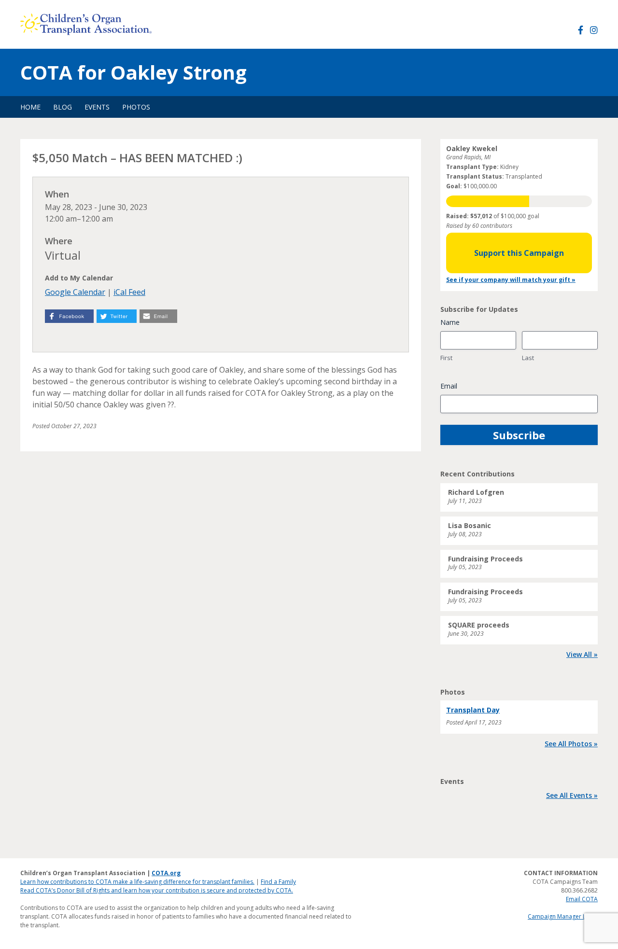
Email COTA (582, 899)
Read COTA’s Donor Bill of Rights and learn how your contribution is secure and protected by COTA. (156, 890)
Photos (136, 107)
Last (528, 357)
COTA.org (166, 873)
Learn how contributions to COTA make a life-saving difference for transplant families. (137, 882)
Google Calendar (75, 292)
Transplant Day (473, 709)
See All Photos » (571, 743)
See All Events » (572, 795)
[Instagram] (594, 30)
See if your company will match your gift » (511, 280)
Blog (62, 107)
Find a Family (278, 882)
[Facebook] (580, 30)
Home (30, 107)
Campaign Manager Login (563, 916)
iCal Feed (129, 292)
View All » (582, 654)
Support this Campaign (519, 253)
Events (97, 107)
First (446, 357)
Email (448, 386)
